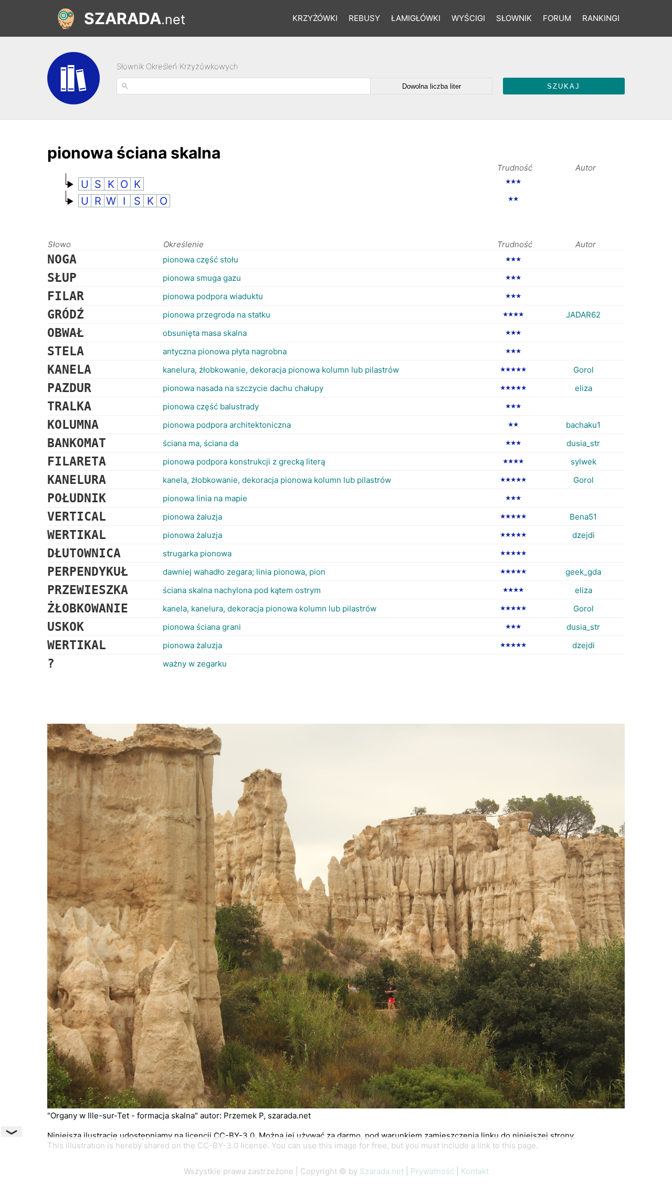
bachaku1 (583, 425)
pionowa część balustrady (211, 406)
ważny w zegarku (195, 664)
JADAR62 (583, 315)
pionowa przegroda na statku (216, 315)
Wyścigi (468, 18)
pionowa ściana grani (202, 627)
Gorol (583, 370)
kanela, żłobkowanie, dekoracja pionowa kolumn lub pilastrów (277, 480)
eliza (583, 388)
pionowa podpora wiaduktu (213, 296)
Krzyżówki (315, 18)
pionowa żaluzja (192, 517)
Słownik (514, 18)
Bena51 (583, 517)
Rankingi (601, 18)
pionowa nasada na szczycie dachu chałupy (243, 388)
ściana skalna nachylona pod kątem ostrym (242, 590)
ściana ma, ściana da (200, 443)
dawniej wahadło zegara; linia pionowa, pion (244, 572)
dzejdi (583, 535)
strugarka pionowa (197, 553)
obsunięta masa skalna (205, 333)
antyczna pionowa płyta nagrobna (225, 351)
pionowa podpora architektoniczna (227, 425)
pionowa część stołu (200, 260)
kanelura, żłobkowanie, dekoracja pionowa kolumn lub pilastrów (281, 370)
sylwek (583, 462)
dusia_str (583, 443)
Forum (557, 18)
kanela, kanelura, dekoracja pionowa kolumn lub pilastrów (269, 609)
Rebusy (364, 18)
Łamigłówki (415, 18)
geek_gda (583, 572)
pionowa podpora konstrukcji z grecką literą (244, 462)
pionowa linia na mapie (205, 498)
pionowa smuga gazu (202, 278)
